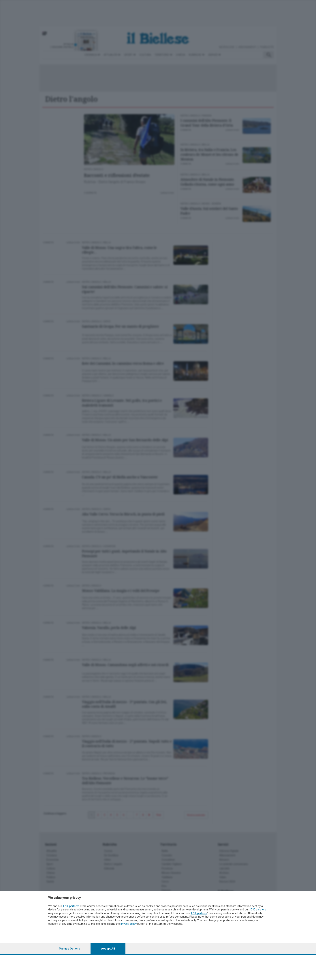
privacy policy (129, 923)
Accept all (108, 948)
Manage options (69, 948)
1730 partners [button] (71, 906)
